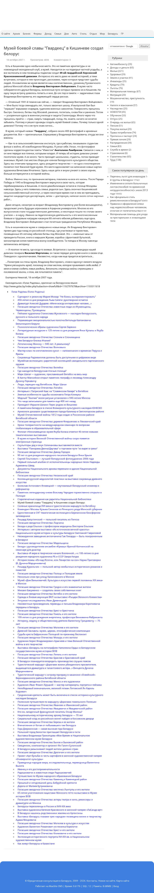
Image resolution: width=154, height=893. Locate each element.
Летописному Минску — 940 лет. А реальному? (44, 343)
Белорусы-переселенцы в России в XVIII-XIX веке (44, 806)
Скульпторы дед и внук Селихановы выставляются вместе (50, 445)
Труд (112, 159)
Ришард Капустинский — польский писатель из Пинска (48, 519)
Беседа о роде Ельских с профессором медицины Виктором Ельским (55, 526)
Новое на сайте (106, 880)
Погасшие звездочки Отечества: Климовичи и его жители (50, 833)
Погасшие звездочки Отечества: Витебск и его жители (47, 593)
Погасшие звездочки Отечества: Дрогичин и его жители (49, 752)
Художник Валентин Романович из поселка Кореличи (47, 826)
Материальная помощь (123, 91)
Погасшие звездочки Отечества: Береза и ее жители (46, 721)
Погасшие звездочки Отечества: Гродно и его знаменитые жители (54, 586)
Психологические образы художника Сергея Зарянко (47, 326)
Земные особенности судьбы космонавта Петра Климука (49, 394)
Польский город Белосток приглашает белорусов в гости (49, 732)
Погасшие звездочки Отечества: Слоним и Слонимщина (49, 337)
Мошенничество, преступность (127, 98)
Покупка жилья (118, 129)
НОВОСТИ (115, 111)
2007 (43, 277)
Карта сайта (122, 880)
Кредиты (115, 84)
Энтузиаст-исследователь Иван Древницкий (42, 600)
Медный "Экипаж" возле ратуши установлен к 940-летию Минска (54, 397)
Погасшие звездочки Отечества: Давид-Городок (44, 451)
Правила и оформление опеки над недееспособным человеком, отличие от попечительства (128, 207)
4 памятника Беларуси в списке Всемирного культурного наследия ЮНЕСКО (60, 407)
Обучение (115, 115)
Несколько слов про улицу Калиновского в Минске (46, 576)
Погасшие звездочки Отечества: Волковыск (42, 347)
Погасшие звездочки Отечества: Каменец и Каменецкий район (52, 779)
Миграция (115, 94)
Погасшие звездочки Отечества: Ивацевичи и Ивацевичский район (55, 708)
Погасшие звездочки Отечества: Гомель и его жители (47, 613)
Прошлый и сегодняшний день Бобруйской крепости (47, 782)
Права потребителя (120, 132)
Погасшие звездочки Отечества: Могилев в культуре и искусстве (53, 823)
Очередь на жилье (120, 122)
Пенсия (114, 125)
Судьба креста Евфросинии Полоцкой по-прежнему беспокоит (52, 634)
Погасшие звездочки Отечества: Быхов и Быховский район (50, 742)
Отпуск (114, 118)
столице (81, 185)
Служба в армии (119, 149)
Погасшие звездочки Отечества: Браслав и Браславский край (51, 657)
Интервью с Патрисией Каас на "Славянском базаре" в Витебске (53, 391)
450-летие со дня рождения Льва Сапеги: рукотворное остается (53, 299)
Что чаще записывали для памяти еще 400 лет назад (47, 401)
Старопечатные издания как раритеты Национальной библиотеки (54, 499)
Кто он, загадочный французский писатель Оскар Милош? (50, 711)
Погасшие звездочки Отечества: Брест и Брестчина (46, 610)
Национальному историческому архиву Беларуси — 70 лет (50, 715)
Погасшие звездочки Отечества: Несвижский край (45, 475)
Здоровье (115, 74)
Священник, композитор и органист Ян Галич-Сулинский (49, 745)
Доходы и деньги (119, 67)
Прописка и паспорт (121, 135)
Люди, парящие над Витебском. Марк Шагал (42, 384)
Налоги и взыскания (121, 105)
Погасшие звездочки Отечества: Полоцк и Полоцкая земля (50, 573)
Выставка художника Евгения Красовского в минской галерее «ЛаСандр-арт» (60, 809)
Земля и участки (119, 77)
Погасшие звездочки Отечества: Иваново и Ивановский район (52, 705)
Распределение (118, 142)
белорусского (65, 160)
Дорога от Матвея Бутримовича (35, 786)
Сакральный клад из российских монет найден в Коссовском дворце (56, 718)
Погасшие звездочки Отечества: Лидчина (41, 522)
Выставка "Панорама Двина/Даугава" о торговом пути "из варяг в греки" (58, 448)
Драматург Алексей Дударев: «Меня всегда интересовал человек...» (55, 303)
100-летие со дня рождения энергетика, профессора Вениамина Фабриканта (60, 617)
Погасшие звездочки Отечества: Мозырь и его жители (48, 637)
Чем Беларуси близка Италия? (34, 340)
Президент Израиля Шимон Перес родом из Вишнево (47, 404)
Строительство (118, 156)
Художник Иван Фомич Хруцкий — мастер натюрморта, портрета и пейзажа (60, 684)
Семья (113, 146)
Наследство (116, 108)
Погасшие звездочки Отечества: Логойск (40, 387)
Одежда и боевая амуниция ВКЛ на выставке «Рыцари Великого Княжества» (60, 596)
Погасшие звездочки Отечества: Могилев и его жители (48, 627)
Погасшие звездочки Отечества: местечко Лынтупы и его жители (54, 789)
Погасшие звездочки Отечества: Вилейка (40, 367)
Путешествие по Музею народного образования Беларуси (50, 775)
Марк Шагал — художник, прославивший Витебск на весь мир (52, 374)
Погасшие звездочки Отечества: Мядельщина (43, 542)
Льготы (114, 88)
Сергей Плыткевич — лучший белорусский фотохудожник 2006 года (56, 458)
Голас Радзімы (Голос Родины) (28, 291)
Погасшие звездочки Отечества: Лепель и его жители (47, 654)
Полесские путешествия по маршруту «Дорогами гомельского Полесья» (57, 701)
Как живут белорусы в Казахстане (36, 843)
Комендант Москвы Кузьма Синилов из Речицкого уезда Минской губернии (60, 509)
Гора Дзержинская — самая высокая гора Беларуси (45, 728)
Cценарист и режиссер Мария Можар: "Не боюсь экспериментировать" (57, 296)
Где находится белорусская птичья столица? (42, 370)
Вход (116, 886)
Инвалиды (116, 81)
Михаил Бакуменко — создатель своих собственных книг (49, 590)
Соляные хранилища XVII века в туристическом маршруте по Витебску (56, 505)
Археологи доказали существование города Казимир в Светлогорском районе (61, 411)
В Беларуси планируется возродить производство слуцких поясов (54, 661)
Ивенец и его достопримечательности (39, 769)
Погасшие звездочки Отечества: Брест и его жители (46, 829)
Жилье (113, 70)
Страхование (117, 153)
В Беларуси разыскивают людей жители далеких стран (48, 748)
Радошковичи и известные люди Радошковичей (44, 772)
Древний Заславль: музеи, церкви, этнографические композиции (54, 630)
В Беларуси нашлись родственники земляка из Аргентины (50, 813)
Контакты (92, 880)
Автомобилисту (118, 64)
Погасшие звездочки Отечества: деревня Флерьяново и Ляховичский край (59, 421)
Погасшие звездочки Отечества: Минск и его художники (49, 681)
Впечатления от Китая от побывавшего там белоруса (47, 725)
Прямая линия (118, 139)
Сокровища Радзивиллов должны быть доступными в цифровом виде (57, 357)
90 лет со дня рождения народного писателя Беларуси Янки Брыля (55, 455)
